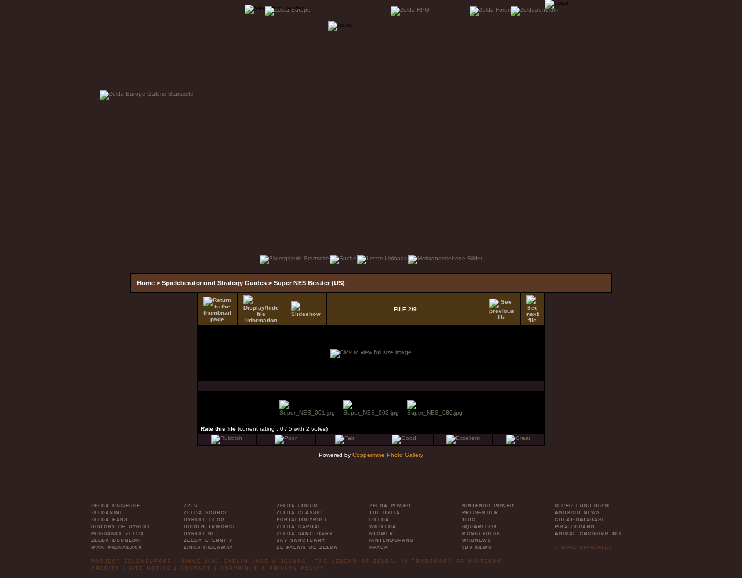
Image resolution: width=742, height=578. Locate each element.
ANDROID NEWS (577, 512)
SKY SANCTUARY (301, 540)
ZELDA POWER (390, 505)
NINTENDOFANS (391, 540)
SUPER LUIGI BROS (582, 505)
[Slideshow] (305, 309)
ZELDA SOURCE (206, 512)
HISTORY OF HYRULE (121, 526)
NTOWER (381, 533)
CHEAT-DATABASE (580, 519)
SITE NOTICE (150, 568)
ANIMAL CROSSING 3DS (588, 533)
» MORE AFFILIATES (583, 547)
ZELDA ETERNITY (208, 540)
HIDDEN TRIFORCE (210, 526)
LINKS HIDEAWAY (208, 547)
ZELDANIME (107, 512)
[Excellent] (463, 438)
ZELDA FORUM (297, 505)
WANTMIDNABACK (117, 547)
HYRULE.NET (201, 533)
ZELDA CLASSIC (299, 512)
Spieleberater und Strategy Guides (214, 282)
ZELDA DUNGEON (115, 540)
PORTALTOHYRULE (302, 519)
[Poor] (286, 438)
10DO (469, 519)
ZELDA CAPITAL (299, 526)
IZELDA (379, 519)
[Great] (518, 438)
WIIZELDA (383, 526)
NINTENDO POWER (488, 505)
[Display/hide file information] (261, 309)
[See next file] (532, 309)
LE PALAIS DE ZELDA (307, 547)
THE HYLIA (384, 512)
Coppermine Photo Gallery (387, 455)
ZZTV (191, 505)
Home (146, 282)
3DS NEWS (477, 547)
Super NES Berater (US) (309, 282)
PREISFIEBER (480, 512)
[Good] (404, 438)
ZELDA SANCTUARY (305, 533)
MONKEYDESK (481, 533)
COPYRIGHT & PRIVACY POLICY (272, 568)
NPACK (378, 547)
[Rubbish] (226, 438)
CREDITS (105, 568)
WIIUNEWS (476, 540)
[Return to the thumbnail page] (217, 309)
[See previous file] (501, 309)
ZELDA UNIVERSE (115, 505)
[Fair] (344, 438)
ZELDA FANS (109, 519)
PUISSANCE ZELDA (117, 533)
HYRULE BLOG (204, 519)
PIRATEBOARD (575, 526)
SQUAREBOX (479, 526)
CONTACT (195, 568)
